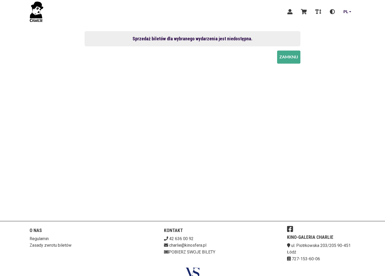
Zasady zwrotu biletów (51, 245)
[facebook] (290, 228)
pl (345, 12)
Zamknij (288, 57)
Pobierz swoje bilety (192, 252)
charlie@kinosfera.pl (187, 245)
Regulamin (39, 238)
